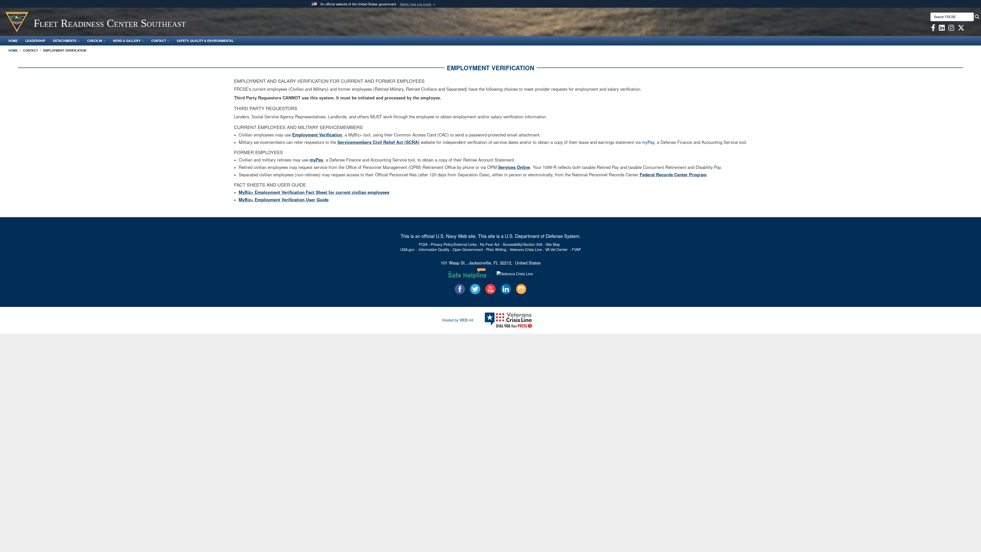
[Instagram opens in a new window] (951, 28)
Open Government (468, 249)
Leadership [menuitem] (35, 40)
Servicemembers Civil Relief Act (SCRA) (378, 142)
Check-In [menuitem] (94, 40)
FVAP (576, 249)
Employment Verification (317, 135)
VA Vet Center (556, 249)
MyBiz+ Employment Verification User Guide (284, 200)
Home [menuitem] (13, 40)
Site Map (553, 244)
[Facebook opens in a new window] (933, 28)
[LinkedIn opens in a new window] (942, 28)
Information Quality (434, 249)
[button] (418, 4)
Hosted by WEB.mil (457, 320)
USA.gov (407, 249)
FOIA (423, 244)
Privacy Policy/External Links (454, 244)
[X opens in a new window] (961, 28)
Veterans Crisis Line (526, 249)
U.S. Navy (446, 236)
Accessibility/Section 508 (522, 244)
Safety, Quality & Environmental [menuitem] (205, 40)
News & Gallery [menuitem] (127, 40)
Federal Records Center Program (673, 174)
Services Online (514, 167)
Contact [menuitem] (158, 40)
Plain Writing (496, 249)
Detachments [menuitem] (64, 40)
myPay (648, 142)
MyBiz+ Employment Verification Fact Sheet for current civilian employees (314, 192)
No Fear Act (489, 244)
